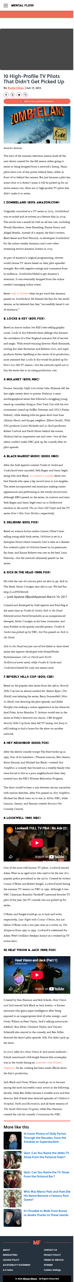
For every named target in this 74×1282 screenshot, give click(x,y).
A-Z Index (8, 1269)
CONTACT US (50, 1249)
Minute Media (30, 1278)
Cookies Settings (52, 1269)
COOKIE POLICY (11, 1259)
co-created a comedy (42, 476)
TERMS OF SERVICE (54, 1259)
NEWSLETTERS (10, 1254)
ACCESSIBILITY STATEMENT (16, 1264)
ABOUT (6, 1249)
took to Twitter (19, 293)
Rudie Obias (16, 88)
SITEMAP (48, 1264)
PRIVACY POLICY (52, 1254)
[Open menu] (6, 5)
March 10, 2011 (57, 597)
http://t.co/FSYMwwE (16, 592)
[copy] (25, 94)
